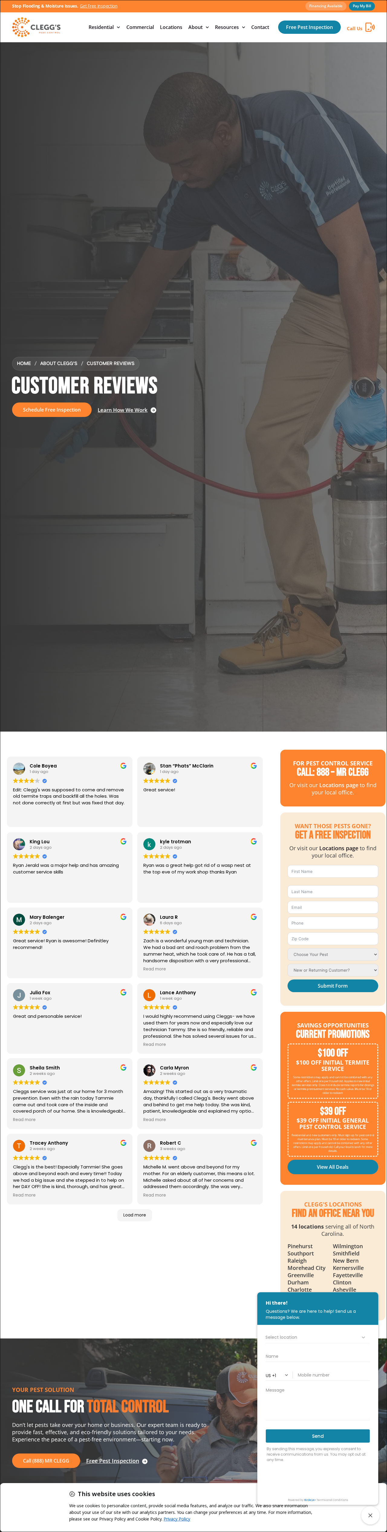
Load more (134, 1215)
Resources (227, 27)
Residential (101, 27)
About (195, 27)
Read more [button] (154, 969)
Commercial (140, 27)
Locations (171, 27)
